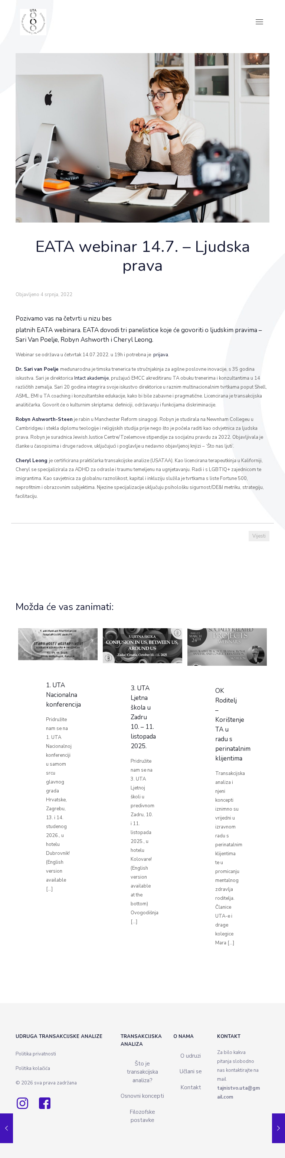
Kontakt (190, 1087)
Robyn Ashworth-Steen (44, 419)
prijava (160, 354)
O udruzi (190, 1056)
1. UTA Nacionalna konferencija (64, 695)
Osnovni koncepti (142, 1096)
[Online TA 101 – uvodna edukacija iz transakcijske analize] (6, 1128)
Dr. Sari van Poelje (37, 369)
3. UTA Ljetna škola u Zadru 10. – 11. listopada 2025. (143, 717)
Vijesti (259, 536)
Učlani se (191, 1071)
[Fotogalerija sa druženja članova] (278, 1128)
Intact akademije (91, 378)
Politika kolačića (33, 1068)
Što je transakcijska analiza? (142, 1072)
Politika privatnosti (36, 1054)
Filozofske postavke (142, 1116)
